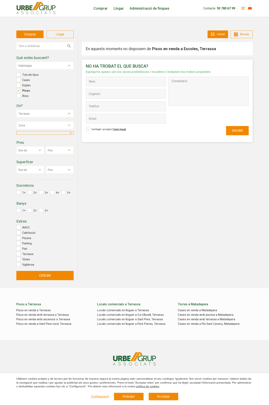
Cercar (45, 275)
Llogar (119, 8)
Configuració (100, 396)
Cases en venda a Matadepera (197, 310)
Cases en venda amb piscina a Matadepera (205, 314)
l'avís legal (119, 129)
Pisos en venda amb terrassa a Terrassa (42, 314)
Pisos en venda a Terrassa (33, 310)
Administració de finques (149, 8)
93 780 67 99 (226, 8)
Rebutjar (129, 396)
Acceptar (163, 396)
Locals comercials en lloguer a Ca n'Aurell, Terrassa (130, 314)
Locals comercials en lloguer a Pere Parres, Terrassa (131, 323)
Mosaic (245, 34)
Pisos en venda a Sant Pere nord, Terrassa (43, 323)
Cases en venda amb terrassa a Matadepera (206, 319)
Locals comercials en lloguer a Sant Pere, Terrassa (130, 319)
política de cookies (147, 386)
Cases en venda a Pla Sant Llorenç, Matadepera (208, 323)
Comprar (101, 8)
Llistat (221, 34)
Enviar (237, 131)
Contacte (209, 8)
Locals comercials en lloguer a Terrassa (123, 310)
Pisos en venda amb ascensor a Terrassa (43, 319)
